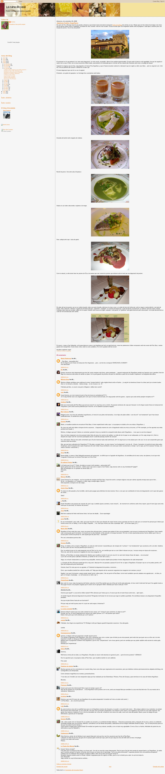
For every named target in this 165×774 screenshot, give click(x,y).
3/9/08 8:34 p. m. (64, 460)
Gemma (63, 421)
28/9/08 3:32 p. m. (65, 761)
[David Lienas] (5, 124)
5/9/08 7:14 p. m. (64, 682)
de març (6, 87)
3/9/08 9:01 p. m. (64, 485)
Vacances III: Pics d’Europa (10, 78)
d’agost (6, 80)
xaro (62, 392)
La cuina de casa (15, 7)
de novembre (7, 65)
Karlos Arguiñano (117, 25)
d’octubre (6, 66)
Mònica (63, 477)
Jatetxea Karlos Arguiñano (9, 77)
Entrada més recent (62, 766)
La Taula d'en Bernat (67, 746)
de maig (6, 84)
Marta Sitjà (64, 528)
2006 (4, 93)
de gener (6, 90)
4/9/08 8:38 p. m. (64, 630)
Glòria (63, 649)
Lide (62, 706)
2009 (4, 61)
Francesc (64, 685)
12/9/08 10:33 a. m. (65, 716)
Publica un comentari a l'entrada (64, 764)
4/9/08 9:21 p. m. (64, 646)
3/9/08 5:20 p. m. (64, 419)
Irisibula (63, 402)
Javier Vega (64, 488)
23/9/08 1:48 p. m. (65, 743)
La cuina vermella (66, 609)
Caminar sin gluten (67, 666)
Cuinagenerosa (66, 633)
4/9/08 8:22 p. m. (64, 617)
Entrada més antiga (158, 766)
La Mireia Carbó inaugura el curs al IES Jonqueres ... (15, 69)
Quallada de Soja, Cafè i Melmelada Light (13, 70)
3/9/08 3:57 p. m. (64, 377)
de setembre (7, 68)
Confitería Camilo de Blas (9, 74)
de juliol (6, 81)
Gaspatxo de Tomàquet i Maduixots (11, 73)
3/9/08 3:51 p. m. (64, 367)
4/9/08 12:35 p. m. (65, 587)
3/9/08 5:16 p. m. (64, 399)
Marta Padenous (66, 358)
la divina (63, 696)
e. (61, 501)
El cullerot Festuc (66, 462)
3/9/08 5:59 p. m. (64, 450)
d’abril (5, 85)
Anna (62, 452)
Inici (110, 766)
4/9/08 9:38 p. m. (64, 663)
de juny (6, 82)
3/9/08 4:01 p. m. (64, 389)
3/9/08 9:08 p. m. (64, 498)
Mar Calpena (65, 412)
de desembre (7, 64)
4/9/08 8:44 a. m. (64, 577)
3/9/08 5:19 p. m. (64, 409)
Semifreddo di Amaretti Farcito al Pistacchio (13, 72)
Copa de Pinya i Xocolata (9, 76)
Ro (62, 369)
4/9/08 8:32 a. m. (64, 540)
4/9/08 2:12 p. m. (64, 606)
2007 (4, 91)
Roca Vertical (7, 110)
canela (63, 620)
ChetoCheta (65, 580)
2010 (4, 59)
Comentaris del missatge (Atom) (74, 770)
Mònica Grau (65, 379)
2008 (4, 62)
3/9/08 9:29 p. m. (64, 508)
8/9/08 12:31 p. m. (65, 703)
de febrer (6, 88)
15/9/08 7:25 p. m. (65, 730)
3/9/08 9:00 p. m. (64, 474)
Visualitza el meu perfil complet (17, 24)
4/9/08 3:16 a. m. (64, 526)
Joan (62, 510)
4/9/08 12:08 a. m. (65, 516)
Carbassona (65, 733)
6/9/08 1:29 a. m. (64, 694)
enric (62, 519)
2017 (4, 58)
